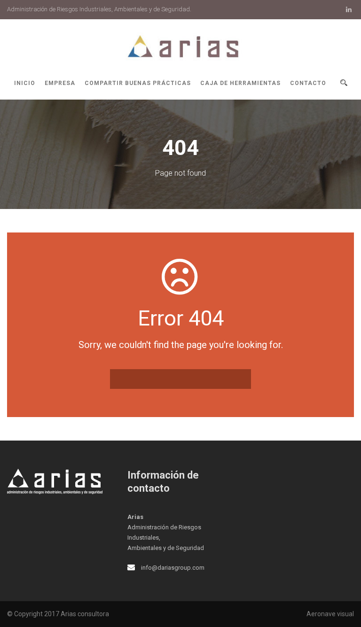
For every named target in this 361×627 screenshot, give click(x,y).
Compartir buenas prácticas (138, 83)
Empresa (60, 83)
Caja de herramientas (240, 83)
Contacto (308, 83)
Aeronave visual (330, 614)
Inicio (24, 83)
